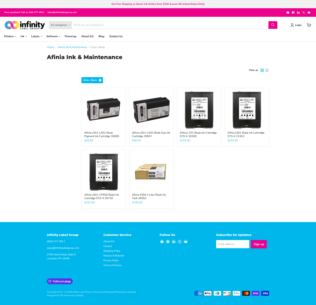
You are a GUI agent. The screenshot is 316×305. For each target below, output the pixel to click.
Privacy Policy (111, 260)
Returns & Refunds (113, 255)
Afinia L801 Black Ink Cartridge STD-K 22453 (245, 134)
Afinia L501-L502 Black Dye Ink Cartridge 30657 (151, 134)
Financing (70, 36)
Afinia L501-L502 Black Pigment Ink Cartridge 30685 (101, 134)
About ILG (87, 36)
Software (52, 36)
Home (50, 47)
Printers (9, 36)
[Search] (272, 25)
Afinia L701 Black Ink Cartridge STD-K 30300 (198, 134)
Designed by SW (55, 295)
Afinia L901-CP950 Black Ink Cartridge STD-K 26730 (101, 196)
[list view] (266, 70)
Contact (107, 246)
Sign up (259, 244)
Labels (35, 36)
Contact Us (116, 36)
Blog (101, 36)
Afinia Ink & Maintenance (72, 47)
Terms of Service (112, 265)
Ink (23, 36)
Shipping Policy (111, 251)
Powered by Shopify (73, 295)
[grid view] (262, 70)
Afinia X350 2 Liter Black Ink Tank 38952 (149, 196)
